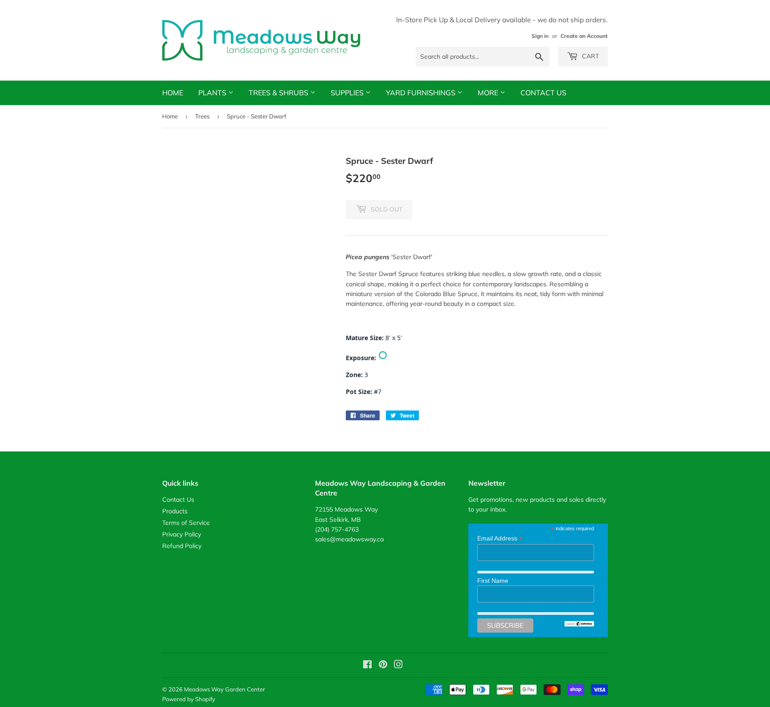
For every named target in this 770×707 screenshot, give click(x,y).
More (489, 92)
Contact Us (543, 92)
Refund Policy (181, 546)
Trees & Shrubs (279, 92)
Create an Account (584, 36)
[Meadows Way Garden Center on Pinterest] (383, 666)
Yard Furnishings (421, 92)
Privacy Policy (181, 534)
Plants (213, 92)
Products (175, 511)
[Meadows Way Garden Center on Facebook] (367, 666)
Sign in (540, 36)
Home (172, 92)
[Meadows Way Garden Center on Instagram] (398, 666)
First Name (492, 580)
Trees (202, 116)
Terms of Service (186, 523)
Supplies (348, 92)
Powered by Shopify (188, 699)
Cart (589, 56)
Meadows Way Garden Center (224, 689)
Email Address (500, 538)
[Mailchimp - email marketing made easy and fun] (579, 624)
